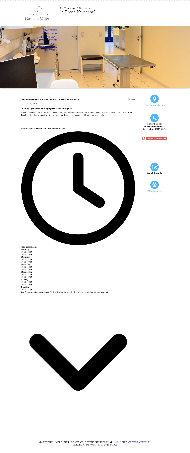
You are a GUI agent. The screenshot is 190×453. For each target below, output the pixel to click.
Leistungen (48, 37)
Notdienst (50, 43)
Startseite (50, 30)
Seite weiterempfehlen (136, 442)
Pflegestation (48, 40)
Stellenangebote (45, 47)
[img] (37, 14)
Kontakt (49, 50)
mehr (101, 115)
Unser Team (49, 33)
